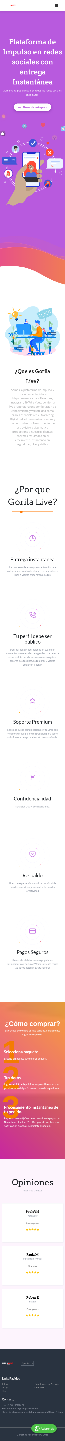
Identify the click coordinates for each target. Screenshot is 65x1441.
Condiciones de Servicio (46, 1384)
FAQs (5, 1387)
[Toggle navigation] (56, 5)
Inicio (5, 1384)
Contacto (39, 1387)
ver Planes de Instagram (32, 107)
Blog (4, 1391)
